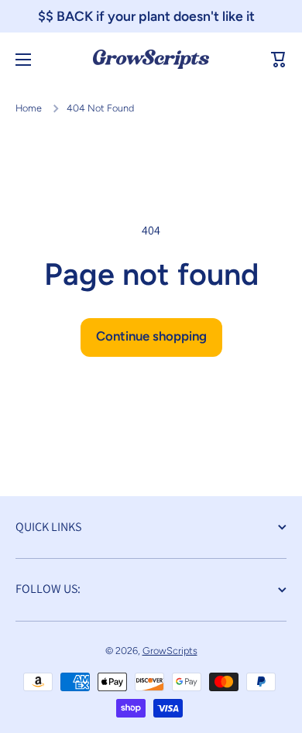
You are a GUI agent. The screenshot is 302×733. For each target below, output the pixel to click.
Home (28, 108)
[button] (279, 59)
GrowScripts (169, 650)
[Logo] (151, 59)
